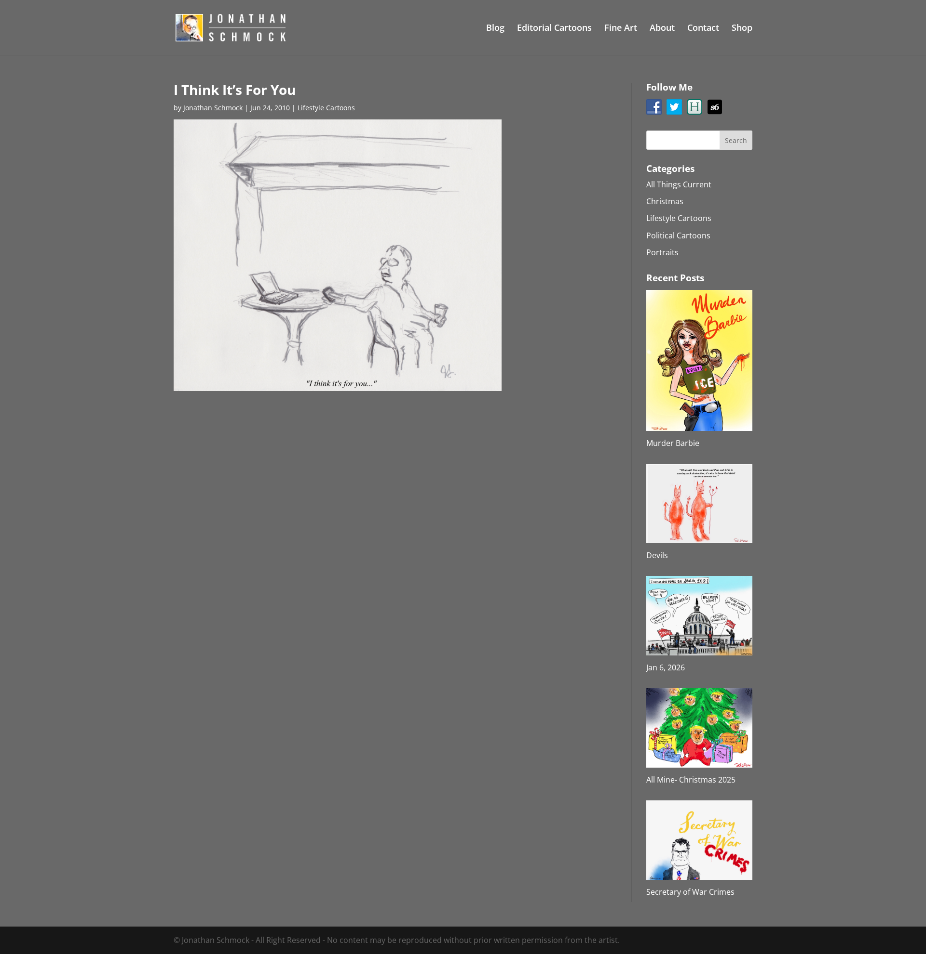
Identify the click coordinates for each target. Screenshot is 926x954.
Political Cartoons (678, 235)
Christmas (664, 201)
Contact (703, 28)
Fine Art (620, 28)
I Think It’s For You (235, 89)
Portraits (662, 252)
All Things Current (678, 184)
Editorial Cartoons (554, 28)
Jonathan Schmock (213, 107)
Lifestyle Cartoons (326, 107)
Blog (495, 28)
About (662, 28)
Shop (742, 28)
